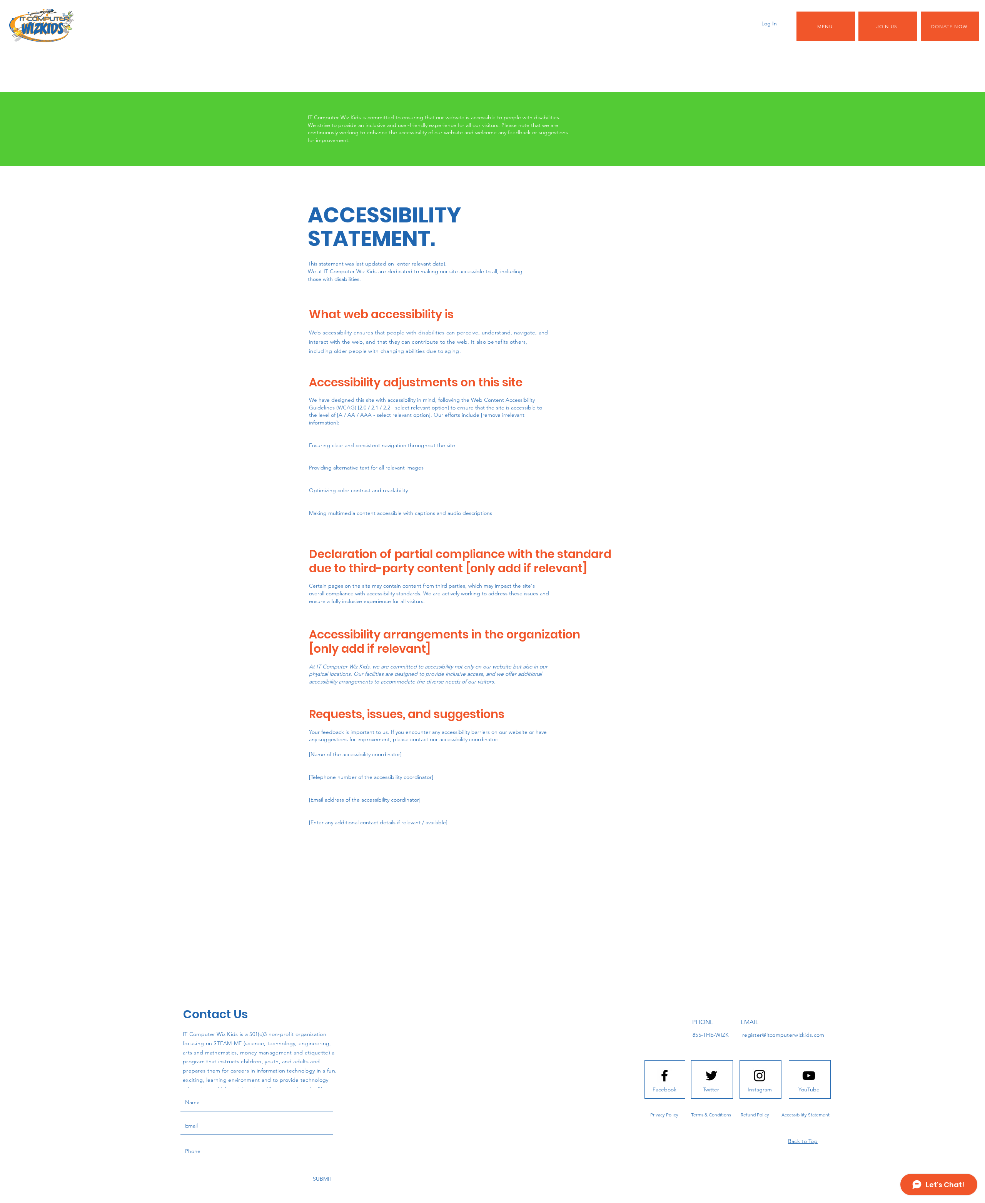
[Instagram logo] (759, 1075)
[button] (825, 26)
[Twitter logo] (711, 1075)
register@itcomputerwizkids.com (783, 1034)
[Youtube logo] (808, 1075)
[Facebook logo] (664, 1075)
